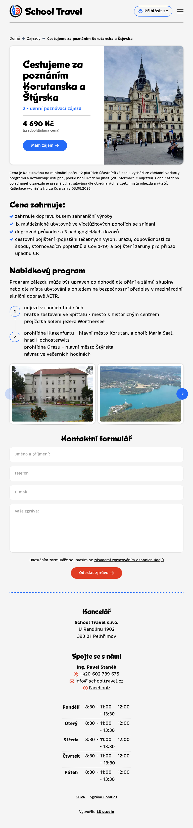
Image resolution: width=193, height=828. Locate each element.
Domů (15, 38)
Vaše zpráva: (27, 511)
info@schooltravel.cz (99, 681)
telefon (22, 473)
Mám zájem (42, 145)
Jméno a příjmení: (32, 454)
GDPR (80, 797)
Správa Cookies (103, 797)
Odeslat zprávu (94, 572)
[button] (182, 394)
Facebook (99, 688)
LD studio (105, 811)
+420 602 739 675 (99, 674)
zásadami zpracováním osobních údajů (129, 560)
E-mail (21, 492)
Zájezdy (33, 38)
